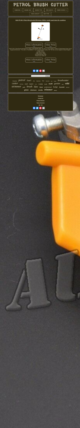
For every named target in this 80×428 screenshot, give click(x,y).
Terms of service (41, 102)
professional (48, 87)
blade (41, 87)
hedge (55, 87)
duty (34, 81)
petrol (22, 80)
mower (67, 87)
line (43, 81)
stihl (67, 83)
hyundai (61, 87)
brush (29, 86)
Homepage (40, 96)
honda (55, 81)
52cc (36, 87)
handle (45, 84)
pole (24, 87)
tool (29, 80)
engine (31, 84)
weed (26, 84)
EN (39, 105)
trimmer (48, 89)
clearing (21, 84)
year (51, 81)
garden (57, 83)
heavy (55, 90)
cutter (15, 83)
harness (38, 81)
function (47, 81)
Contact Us (40, 98)
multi (50, 84)
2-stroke (41, 84)
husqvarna (15, 81)
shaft (63, 84)
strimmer (16, 86)
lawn (36, 84)
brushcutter (63, 80)
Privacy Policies (40, 100)
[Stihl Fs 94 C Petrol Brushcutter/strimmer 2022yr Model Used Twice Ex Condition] (40, 31)
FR (41, 105)
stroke (40, 90)
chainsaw (33, 90)
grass (26, 90)
